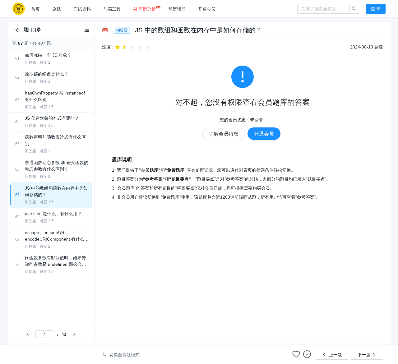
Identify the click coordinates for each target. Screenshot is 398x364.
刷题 (56, 9)
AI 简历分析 (144, 9)
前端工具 (112, 9)
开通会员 (206, 9)
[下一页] (74, 334)
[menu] (161, 8)
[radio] (117, 47)
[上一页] (28, 334)
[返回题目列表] (17, 30)
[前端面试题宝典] (18, 8)
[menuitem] (35, 9)
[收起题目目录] (87, 30)
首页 (35, 9)
